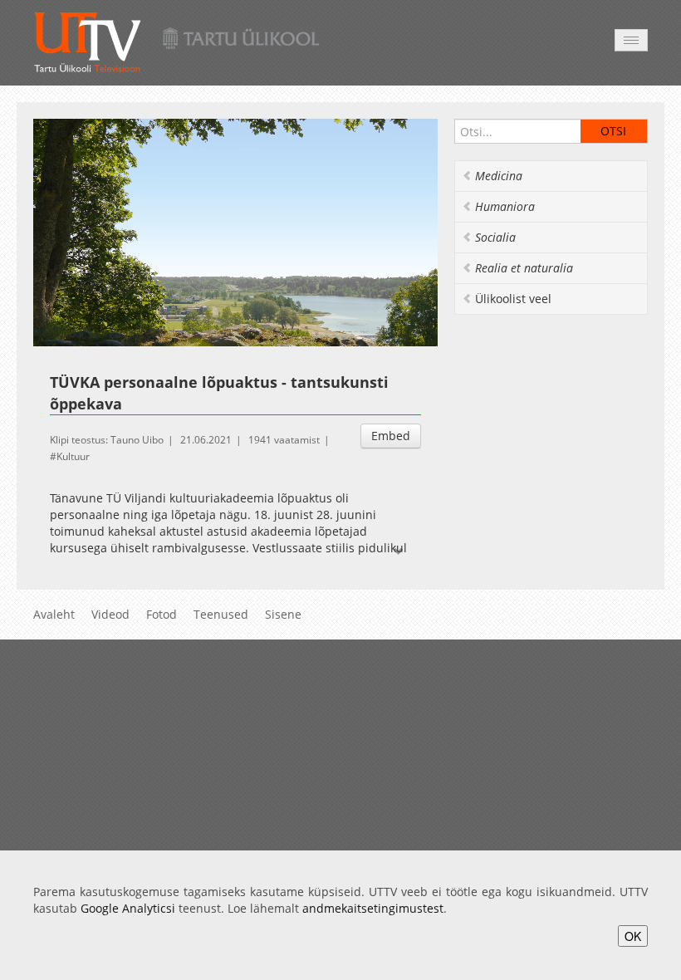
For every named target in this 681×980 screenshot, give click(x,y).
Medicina (498, 176)
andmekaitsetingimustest (372, 908)
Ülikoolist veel (513, 298)
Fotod (161, 614)
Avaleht (54, 614)
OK (633, 936)
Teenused (221, 614)
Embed (390, 435)
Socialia (495, 237)
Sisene (283, 614)
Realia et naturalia (524, 268)
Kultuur (73, 456)
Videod (110, 614)
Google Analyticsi (128, 908)
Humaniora (505, 206)
